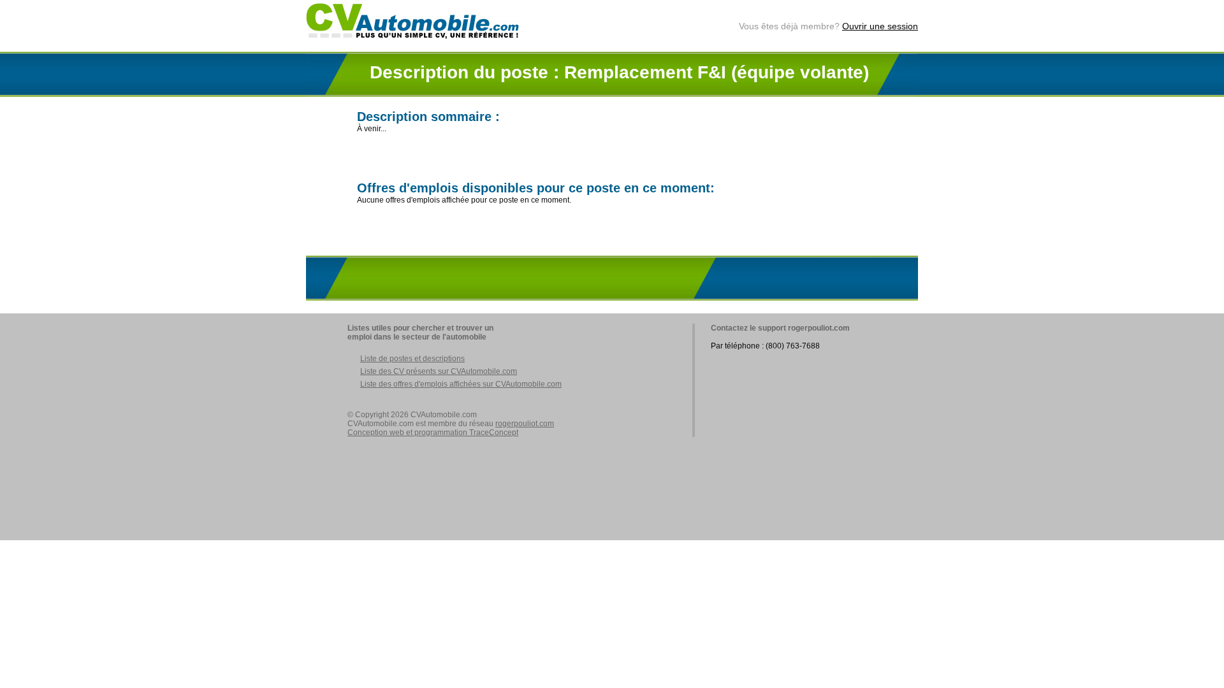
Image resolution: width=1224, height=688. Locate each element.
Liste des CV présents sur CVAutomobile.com (438, 371)
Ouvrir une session (880, 26)
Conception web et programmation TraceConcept (432, 432)
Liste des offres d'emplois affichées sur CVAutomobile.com (461, 384)
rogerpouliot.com (524, 423)
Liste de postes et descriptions (412, 358)
